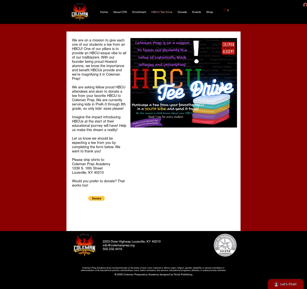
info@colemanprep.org (119, 245)
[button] (227, 9)
